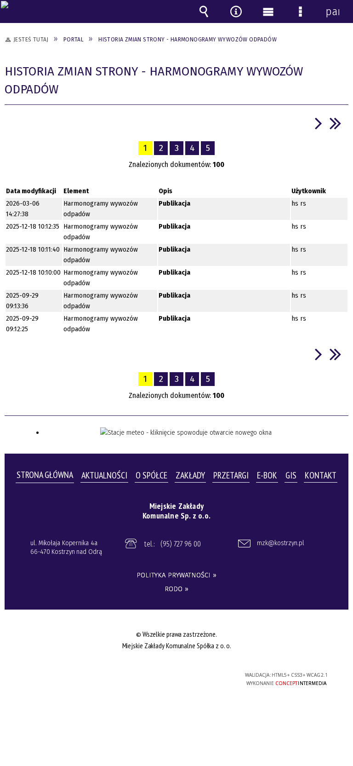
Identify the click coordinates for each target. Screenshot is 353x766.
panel (332, 11)
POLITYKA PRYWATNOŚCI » (176, 575)
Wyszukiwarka (204, 11)
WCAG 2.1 (199, 675)
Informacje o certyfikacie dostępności (62, 676)
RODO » (176, 589)
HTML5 (157, 675)
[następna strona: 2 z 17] (318, 123)
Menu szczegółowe (300, 11)
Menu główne (268, 11)
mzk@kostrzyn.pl (280, 543)
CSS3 (171, 675)
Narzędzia (236, 11)
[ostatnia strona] (335, 123)
